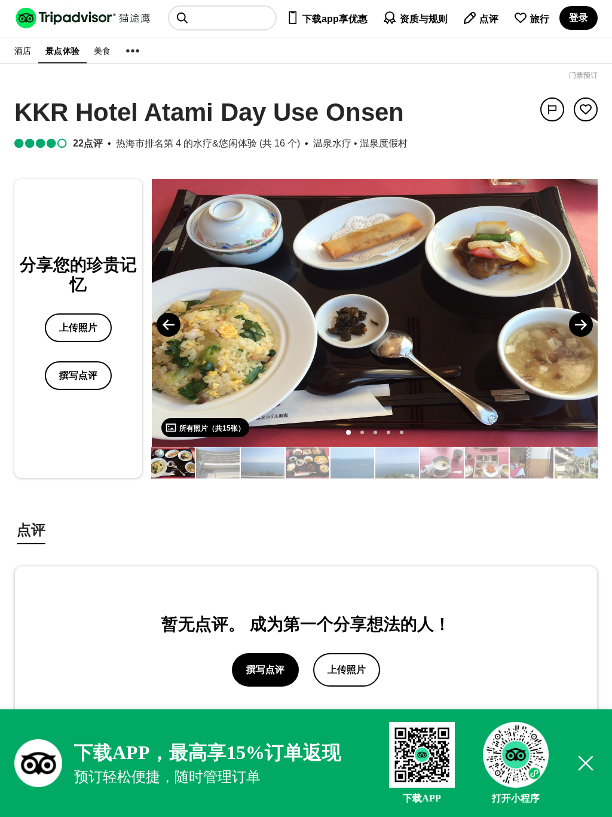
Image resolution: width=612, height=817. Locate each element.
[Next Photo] (581, 325)
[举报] (552, 109)
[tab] (31, 531)
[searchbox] (222, 18)
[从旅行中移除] (586, 109)
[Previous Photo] (168, 325)
